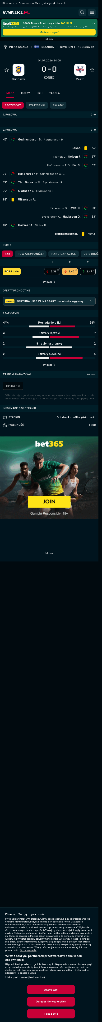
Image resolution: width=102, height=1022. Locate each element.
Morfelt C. (59, 157)
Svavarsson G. (51, 217)
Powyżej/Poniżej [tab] (31, 254)
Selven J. (74, 157)
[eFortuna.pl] (12, 271)
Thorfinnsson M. (29, 182)
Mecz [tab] (10, 93)
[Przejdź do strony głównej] (24, 12)
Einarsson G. (59, 208)
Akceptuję (51, 989)
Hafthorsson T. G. (58, 165)
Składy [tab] (58, 105)
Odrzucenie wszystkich (51, 1001)
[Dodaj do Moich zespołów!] (6, 70)
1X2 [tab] (7, 254)
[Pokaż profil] (18, 70)
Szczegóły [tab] (13, 105)
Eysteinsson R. (53, 182)
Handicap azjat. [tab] (63, 254)
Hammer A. (25, 225)
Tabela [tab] (54, 93)
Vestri (80, 79)
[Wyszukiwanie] (82, 12)
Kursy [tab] (25, 93)
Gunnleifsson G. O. (52, 174)
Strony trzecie (28, 950)
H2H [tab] (39, 93)
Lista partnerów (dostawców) (25, 977)
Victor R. (41, 225)
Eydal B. (75, 208)
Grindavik (18, 79)
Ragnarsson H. (53, 139)
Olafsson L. (26, 191)
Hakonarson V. (28, 174)
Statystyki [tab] (36, 105)
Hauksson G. (71, 217)
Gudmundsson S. (30, 139)
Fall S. (76, 165)
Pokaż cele (51, 1013)
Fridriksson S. (45, 191)
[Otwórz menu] (92, 12)
